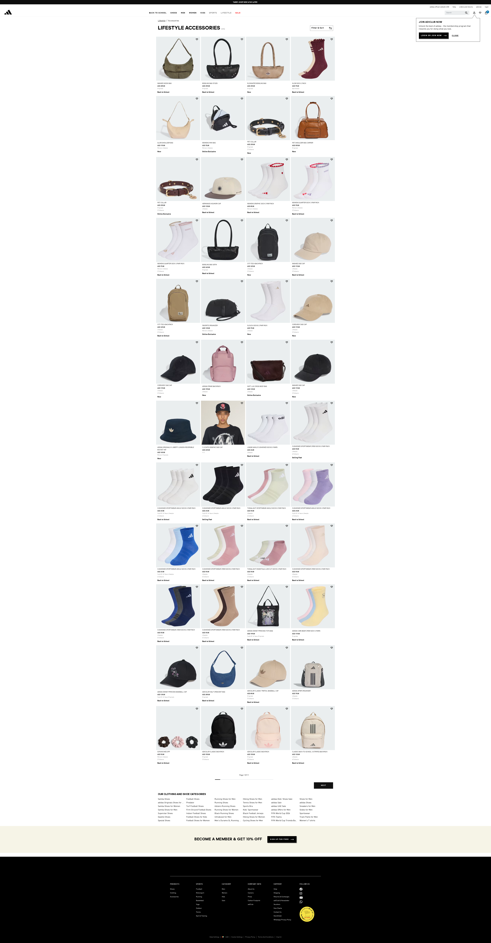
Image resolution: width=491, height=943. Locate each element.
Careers (251, 893)
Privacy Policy (250, 937)
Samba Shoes (164, 799)
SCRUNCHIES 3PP (163, 752)
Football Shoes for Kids (196, 817)
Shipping (277, 893)
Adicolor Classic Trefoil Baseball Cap (262, 691)
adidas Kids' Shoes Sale (281, 799)
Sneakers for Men (307, 806)
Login (486, 7)
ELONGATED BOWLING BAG (256, 83)
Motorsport (200, 893)
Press (250, 897)
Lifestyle (161, 21)
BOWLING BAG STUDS (209, 83)
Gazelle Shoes (164, 817)
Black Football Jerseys (253, 813)
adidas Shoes (305, 803)
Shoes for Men (306, 799)
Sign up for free (279, 839)
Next (323, 785)
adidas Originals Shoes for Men (171, 803)
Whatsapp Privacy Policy (282, 920)
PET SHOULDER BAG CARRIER (302, 143)
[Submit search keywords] (466, 13)
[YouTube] (301, 897)
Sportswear (305, 813)
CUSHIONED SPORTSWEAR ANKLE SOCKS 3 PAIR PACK (176, 508)
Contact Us (277, 912)
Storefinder (278, 916)
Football (199, 889)
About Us (251, 889)
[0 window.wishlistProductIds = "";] (480, 13)
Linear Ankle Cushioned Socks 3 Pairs (262, 447)
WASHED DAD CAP (298, 264)
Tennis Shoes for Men (252, 803)
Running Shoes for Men (225, 799)
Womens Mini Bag (209, 143)
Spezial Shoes (164, 821)
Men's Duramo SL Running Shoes (228, 821)
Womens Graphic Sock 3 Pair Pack (260, 204)
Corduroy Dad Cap (299, 324)
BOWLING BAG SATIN (209, 265)
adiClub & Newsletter (281, 900)
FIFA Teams (276, 817)
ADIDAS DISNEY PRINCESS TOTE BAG (260, 631)
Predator (190, 803)
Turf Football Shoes (195, 806)
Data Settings (214, 937)
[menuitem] (158, 13)
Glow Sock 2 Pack (299, 83)
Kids (223, 897)
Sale (223, 900)
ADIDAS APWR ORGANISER (301, 691)
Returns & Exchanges (281, 897)
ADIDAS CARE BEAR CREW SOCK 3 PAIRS (306, 631)
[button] (158, 13)
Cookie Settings (237, 937)
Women (224, 893)
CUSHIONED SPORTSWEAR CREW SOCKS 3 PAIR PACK (311, 446)
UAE (227, 937)
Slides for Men (306, 810)
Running (199, 897)
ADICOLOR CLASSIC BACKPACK (213, 752)
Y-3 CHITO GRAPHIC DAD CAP (212, 447)
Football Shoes (192, 799)
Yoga (197, 904)
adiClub (250, 904)
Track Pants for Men (309, 817)
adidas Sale (276, 803)
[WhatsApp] (301, 902)
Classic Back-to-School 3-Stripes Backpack (309, 752)
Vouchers (277, 904)
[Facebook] (301, 889)
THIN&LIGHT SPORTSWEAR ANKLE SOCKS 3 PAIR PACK (266, 508)
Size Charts (278, 908)
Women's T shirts (307, 821)
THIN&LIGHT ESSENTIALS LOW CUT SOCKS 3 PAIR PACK (266, 569)
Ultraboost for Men (223, 817)
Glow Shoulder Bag (165, 143)
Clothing (173, 893)
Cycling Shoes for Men (253, 821)
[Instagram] (301, 893)
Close (455, 36)
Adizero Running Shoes (225, 806)
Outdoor (199, 908)
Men (223, 889)
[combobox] (457, 13)
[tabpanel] (245, 415)
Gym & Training (201, 916)
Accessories (173, 21)
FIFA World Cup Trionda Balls (284, 821)
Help (275, 889)
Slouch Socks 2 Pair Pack (257, 325)
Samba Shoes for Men (167, 810)
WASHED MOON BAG (164, 83)
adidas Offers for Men (281, 810)
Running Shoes (221, 803)
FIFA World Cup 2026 (280, 813)
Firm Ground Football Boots (198, 810)
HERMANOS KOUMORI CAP (211, 204)
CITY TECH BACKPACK (255, 264)
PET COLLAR (251, 142)
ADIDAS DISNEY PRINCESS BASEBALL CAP (172, 692)
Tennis (198, 912)
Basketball (200, 900)
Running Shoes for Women (226, 810)
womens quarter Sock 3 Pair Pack (305, 203)
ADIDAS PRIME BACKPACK (211, 386)
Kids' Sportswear (250, 810)
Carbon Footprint (254, 900)
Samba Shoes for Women (169, 806)
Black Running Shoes (224, 813)
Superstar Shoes (165, 813)
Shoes (172, 889)
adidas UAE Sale (278, 806)
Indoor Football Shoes (196, 813)
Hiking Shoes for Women (254, 817)
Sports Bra (248, 806)
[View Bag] (486, 13)
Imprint (278, 937)
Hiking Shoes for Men (252, 799)
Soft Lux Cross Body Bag (257, 386)
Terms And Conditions (266, 937)
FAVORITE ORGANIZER (210, 325)
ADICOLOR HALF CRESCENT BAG (213, 692)
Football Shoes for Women (198, 821)
